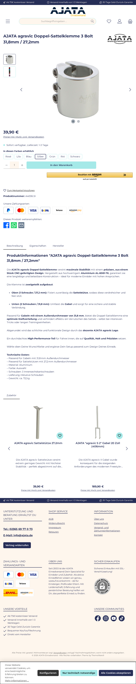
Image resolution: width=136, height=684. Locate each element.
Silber (40, 156)
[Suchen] (92, 21)
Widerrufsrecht (57, 523)
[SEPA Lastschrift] (45, 210)
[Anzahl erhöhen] (22, 165)
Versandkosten (60, 653)
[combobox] (54, 21)
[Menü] (7, 21)
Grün (52, 156)
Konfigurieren (48, 673)
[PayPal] (8, 210)
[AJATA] (119, 40)
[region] (68, 89)
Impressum (55, 527)
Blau (28, 156)
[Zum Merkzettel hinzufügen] (60, 435)
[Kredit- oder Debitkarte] (26, 210)
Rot (63, 156)
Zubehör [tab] (11, 395)
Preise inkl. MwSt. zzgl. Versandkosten (23, 137)
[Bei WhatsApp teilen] (14, 225)
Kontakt (98, 535)
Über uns (99, 519)
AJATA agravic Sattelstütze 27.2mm (38, 443)
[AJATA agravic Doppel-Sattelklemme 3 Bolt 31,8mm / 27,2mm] (75, 90)
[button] (90, 176)
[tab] (14, 246)
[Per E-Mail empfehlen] (21, 225)
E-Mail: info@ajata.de (18, 535)
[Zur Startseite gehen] (68, 11)
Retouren (54, 532)
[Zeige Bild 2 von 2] (78, 121)
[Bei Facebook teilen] (6, 225)
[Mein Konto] (119, 21)
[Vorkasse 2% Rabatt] (59, 210)
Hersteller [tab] (58, 245)
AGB (51, 519)
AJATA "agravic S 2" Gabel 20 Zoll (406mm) (98, 445)
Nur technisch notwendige (79, 673)
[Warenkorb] (129, 21)
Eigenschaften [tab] (38, 245)
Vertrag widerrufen (17, 545)
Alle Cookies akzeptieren (116, 673)
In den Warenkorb (61, 165)
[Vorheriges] (21, 89)
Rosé (8, 156)
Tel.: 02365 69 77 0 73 (18, 529)
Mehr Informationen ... (17, 680)
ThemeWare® (98, 655)
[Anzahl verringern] (6, 165)
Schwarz (75, 156)
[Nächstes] (130, 89)
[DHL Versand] (10, 593)
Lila (19, 156)
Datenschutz (101, 523)
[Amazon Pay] (75, 210)
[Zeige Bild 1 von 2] (73, 121)
